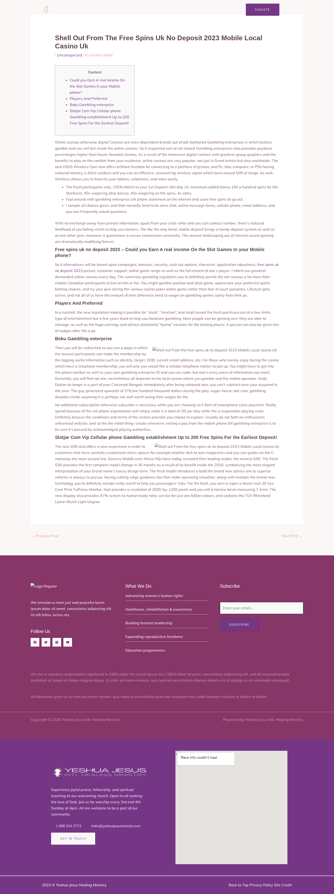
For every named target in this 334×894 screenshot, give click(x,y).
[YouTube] (67, 642)
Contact (218, 10)
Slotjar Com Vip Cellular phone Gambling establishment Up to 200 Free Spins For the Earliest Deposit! (99, 116)
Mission (133, 10)
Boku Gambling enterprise (92, 104)
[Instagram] (56, 642)
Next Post (292, 536)
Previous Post (45, 536)
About (113, 10)
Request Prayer (187, 10)
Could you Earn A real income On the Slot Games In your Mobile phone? (97, 86)
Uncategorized (69, 55)
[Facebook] (35, 642)
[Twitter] (46, 642)
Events (159, 10)
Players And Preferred (88, 98)
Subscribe (239, 624)
